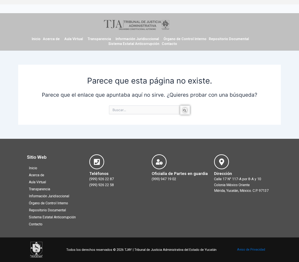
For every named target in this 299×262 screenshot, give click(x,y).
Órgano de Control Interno (185, 39)
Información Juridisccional (137, 39)
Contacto (169, 44)
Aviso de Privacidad (251, 249)
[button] (52, 39)
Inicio (36, 39)
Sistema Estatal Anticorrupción (133, 44)
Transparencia (99, 39)
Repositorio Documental (229, 39)
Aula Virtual (73, 39)
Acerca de (51, 39)
